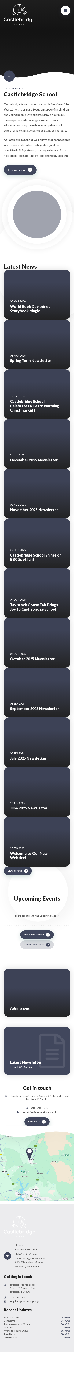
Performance (37, 1337)
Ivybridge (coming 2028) (37, 1330)
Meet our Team (37, 1317)
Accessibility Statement (26, 1249)
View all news (15, 870)
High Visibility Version (26, 1254)
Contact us (34, 1121)
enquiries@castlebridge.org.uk (40, 1112)
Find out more (17, 170)
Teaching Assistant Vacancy (37, 1324)
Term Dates (37, 1334)
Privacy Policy (38, 1258)
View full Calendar (34, 934)
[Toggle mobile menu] (65, 10)
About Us (37, 1327)
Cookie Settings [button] (23, 1258)
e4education (33, 1266)
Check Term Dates (34, 944)
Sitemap (19, 1245)
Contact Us (37, 1320)
